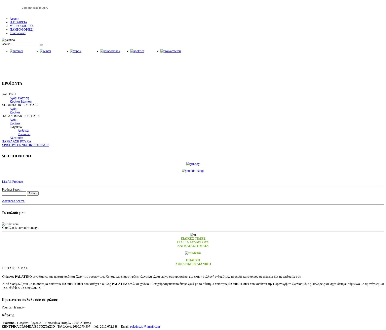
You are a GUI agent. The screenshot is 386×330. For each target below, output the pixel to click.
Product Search (11, 189)
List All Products (12, 181)
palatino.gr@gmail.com (145, 326)
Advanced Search (13, 201)
